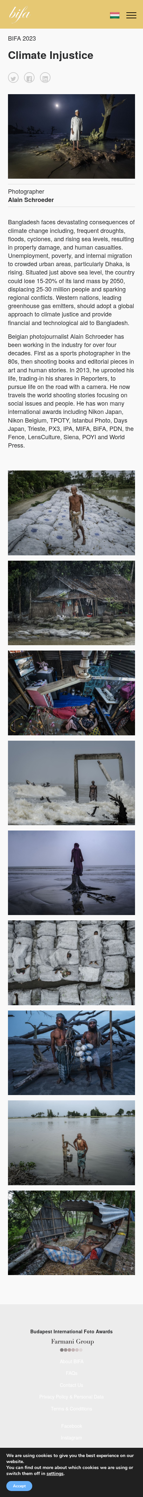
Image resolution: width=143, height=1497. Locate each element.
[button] (13, 77)
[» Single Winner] (20, 14)
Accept (19, 1486)
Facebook (71, 1425)
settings (55, 1474)
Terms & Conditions (71, 1408)
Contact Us (71, 1385)
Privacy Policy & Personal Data (71, 1396)
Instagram (71, 1437)
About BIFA (71, 1361)
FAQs (71, 1373)
